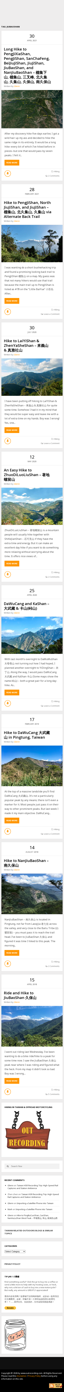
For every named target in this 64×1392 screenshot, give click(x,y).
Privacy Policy (34, 1375)
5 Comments (53, 1094)
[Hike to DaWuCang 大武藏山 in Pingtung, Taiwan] (32, 766)
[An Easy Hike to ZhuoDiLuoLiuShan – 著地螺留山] (32, 506)
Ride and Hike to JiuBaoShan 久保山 (20, 995)
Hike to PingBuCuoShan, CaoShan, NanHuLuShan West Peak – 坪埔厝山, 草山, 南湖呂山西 (32, 1217)
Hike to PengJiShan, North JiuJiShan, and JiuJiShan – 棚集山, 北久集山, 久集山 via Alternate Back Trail (27, 209)
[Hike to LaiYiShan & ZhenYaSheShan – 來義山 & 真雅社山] (32, 377)
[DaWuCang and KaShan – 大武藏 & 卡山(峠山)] (32, 635)
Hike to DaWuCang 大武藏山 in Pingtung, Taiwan (27, 735)
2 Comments (53, 176)
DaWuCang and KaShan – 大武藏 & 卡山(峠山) (26, 606)
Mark (10, 1209)
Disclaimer (21, 1375)
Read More (12, 163)
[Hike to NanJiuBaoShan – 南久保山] (32, 894)
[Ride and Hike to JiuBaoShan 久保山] (32, 1026)
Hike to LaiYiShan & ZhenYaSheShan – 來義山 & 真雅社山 (26, 345)
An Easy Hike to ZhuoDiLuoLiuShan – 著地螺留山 (27, 474)
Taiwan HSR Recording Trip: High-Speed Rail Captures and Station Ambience (33, 1187)
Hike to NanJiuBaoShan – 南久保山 (26, 863)
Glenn (17, 86)
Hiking (56, 171)
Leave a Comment (51, 314)
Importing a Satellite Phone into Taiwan (35, 1203)
